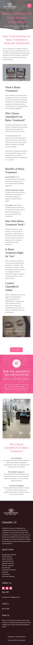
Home (6, 26)
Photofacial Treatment (9, 570)
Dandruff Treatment (8, 563)
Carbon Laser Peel (7, 559)
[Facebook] (3, 588)
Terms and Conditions (8, 576)
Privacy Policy (6, 574)
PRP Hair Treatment (8, 565)
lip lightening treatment (9, 554)
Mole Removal (6, 568)
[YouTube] (10, 588)
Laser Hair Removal (7, 561)
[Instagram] (7, 588)
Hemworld (22, 640)
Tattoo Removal (7, 557)
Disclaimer (5, 572)
